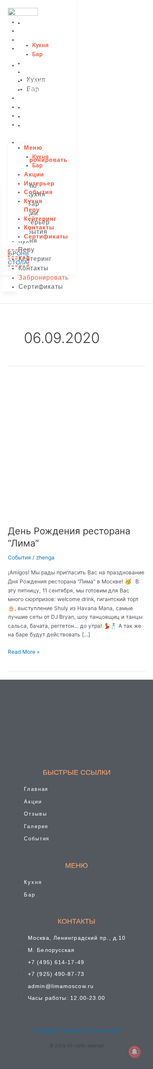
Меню (33, 22)
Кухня (40, 45)
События (38, 80)
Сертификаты (46, 125)
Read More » (24, 651)
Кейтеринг (40, 107)
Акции (34, 63)
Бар (37, 54)
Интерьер (39, 71)
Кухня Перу (33, 94)
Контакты (39, 116)
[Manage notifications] (134, 1051)
